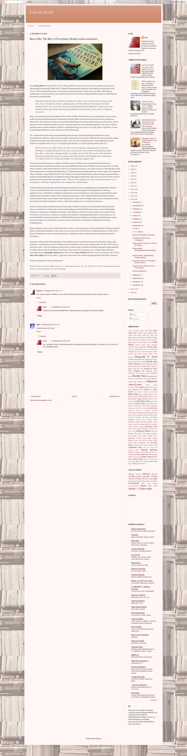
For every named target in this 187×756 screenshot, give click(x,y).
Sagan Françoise (152, 433)
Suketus (39, 290)
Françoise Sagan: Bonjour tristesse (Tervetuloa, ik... (144, 267)
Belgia (155, 478)
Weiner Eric (154, 459)
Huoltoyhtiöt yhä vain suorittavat (141, 657)
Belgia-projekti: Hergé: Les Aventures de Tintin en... (145, 244)
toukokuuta (136, 225)
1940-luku (146, 476)
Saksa (155, 486)
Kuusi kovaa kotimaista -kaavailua (144, 235)
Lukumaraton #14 (137, 663)
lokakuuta (136, 209)
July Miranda (138, 392)
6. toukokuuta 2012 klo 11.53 (52, 290)
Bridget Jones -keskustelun (78, 241)
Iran (152, 481)
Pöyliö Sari (154, 431)
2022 (133, 169)
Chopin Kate (142, 347)
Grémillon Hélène (137, 366)
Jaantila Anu (143, 387)
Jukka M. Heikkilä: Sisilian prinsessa (142, 537)
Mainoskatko (136, 563)
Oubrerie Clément (139, 426)
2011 (133, 289)
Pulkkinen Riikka (143, 431)
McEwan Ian (142, 413)
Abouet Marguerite (133, 331)
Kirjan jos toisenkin (138, 595)
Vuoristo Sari (136, 457)
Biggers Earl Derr (138, 342)
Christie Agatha (152, 347)
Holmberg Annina (145, 373)
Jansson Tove (137, 389)
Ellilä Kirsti (137, 354)
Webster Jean (146, 459)
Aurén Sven (145, 335)
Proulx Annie (132, 431)
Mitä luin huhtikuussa (140, 271)
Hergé (130, 371)
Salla (38, 324)
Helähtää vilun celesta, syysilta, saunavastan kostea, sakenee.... (141, 558)
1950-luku (153, 476)
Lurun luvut (41, 11)
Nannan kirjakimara (138, 667)
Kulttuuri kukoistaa (138, 569)
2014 (133, 192)
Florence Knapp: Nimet (138, 571)
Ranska (143, 485)
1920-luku (131, 476)
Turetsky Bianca (145, 452)
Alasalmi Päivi (152, 333)
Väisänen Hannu (146, 456)
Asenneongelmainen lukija (139, 565)
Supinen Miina (152, 445)
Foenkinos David (133, 359)
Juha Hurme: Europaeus (138, 643)
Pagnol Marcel (132, 429)
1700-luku (138, 474)
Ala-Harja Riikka (142, 333)
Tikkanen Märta (133, 450)
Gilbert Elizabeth (134, 364)
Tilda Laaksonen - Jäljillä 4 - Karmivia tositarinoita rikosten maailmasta (143, 622)
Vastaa (38, 297)
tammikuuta (137, 285)
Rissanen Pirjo (132, 433)
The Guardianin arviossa (87, 249)
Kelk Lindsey (132, 399)
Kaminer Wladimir (144, 394)
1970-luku (138, 478)
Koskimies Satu (143, 401)
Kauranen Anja (153, 396)
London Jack (153, 408)
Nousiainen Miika (146, 422)
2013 (133, 196)
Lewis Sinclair (144, 408)
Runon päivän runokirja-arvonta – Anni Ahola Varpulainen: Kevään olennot (142, 671)
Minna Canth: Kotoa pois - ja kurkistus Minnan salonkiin (148, 83)
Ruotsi (150, 486)
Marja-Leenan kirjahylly (140, 635)
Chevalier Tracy (133, 347)
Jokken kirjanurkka (138, 529)
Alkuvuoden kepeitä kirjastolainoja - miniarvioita (142, 630)
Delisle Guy (137, 351)
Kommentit (135, 319)
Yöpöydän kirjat (137, 647)
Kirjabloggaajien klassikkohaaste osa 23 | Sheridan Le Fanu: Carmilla (142, 650)
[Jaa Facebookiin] (52, 275)
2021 (133, 172)
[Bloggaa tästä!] (47, 275)
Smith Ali (136, 443)
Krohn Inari (131, 404)
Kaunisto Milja (143, 396)
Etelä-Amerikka (137, 481)
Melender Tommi (142, 415)
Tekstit (134, 314)
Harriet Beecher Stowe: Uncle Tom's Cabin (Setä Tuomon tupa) (149, 122)
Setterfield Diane (141, 438)
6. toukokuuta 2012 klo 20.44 (60, 341)
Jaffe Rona (150, 387)
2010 (133, 292)
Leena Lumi (135, 555)
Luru (45, 307)
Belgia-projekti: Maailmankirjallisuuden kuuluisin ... (144, 250)
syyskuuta (136, 212)
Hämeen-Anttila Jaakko (145, 379)
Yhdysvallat (145, 488)
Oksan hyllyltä (136, 627)
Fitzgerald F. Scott (146, 356)
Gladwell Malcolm (147, 364)
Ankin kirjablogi (137, 619)
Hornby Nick (140, 375)
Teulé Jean (154, 447)
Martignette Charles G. (135, 410)
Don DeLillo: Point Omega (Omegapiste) (141, 239)
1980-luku (145, 479)
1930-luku (139, 476)
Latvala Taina (145, 406)
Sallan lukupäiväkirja (139, 607)
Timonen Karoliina (149, 449)
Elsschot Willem (147, 354)
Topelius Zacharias (134, 452)
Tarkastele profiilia (134, 53)
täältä (80, 233)
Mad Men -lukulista (109, 255)
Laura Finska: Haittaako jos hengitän (142, 583)
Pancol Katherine (142, 429)
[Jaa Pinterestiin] (55, 275)
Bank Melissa (143, 337)
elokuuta (136, 215)
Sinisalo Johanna (147, 440)
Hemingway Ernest (150, 368)
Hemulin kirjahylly (138, 575)
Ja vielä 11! (136, 228)
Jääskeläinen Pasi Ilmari (150, 392)
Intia (149, 481)
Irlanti (155, 481)
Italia (143, 483)
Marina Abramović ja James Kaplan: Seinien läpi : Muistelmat (142, 544)
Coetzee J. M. (132, 349)
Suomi (131, 488)
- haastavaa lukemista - (139, 685)
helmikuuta (136, 281)
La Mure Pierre (137, 406)
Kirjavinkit (135, 541)
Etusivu (74, 396)
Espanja (130, 481)
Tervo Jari (146, 447)
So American (48, 260)
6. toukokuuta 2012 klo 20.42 (60, 307)
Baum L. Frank (139, 340)
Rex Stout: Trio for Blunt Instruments (143, 531)
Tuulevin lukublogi (138, 601)
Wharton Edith (148, 461)
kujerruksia (135, 693)
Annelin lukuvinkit (138, 677)
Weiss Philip (131, 461)
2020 (133, 176)
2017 (133, 186)
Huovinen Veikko (133, 379)
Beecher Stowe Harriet (149, 340)
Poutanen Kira (153, 429)
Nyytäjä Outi (136, 424)
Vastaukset (42, 302)
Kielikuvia (134, 655)
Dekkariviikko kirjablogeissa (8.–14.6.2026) (142, 688)
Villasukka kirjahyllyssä (139, 661)
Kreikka (155, 483)
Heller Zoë (140, 369)
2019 (133, 179)
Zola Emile (143, 463)
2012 (133, 199)
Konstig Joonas (152, 399)
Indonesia (144, 481)
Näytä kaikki (153, 700)
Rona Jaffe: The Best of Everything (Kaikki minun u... (144, 261)
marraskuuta (137, 205)
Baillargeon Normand (134, 337)
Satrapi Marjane (142, 436)
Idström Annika (151, 385)
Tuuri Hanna (132, 454)
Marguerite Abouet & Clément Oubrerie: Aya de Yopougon (149, 140)
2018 (133, 182)
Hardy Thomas (146, 366)
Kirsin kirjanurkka (138, 613)
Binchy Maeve (148, 342)
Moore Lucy (132, 417)
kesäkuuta (136, 222)
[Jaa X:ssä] (50, 275)
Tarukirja (134, 535)
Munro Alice (149, 417)
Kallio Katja (133, 394)
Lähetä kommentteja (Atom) (43, 400)
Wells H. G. (139, 461)
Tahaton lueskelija (137, 641)
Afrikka (150, 479)
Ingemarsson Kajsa (133, 387)
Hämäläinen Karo (141, 382)
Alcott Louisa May (134, 335)
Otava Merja (151, 424)
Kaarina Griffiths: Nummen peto (141, 577)
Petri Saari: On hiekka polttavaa (141, 551)
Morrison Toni (140, 417)
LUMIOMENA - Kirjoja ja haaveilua (140, 588)
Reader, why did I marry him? (142, 581)
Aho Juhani (153, 330)
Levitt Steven (136, 408)
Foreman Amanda (144, 359)
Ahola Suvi (132, 333)
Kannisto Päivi (153, 394)
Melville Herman (152, 415)
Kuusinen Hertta (149, 404)
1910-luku (154, 474)
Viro (137, 489)
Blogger (98, 738)
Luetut (31, 25)
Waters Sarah (137, 459)
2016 (133, 189)
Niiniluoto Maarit (152, 419)
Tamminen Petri (135, 447)
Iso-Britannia (133, 483)
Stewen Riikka (143, 445)
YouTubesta (34, 236)
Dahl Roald (139, 349)
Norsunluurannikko (133, 486)
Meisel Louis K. (133, 415)
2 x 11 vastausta (138, 231)
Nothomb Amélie (133, 422)
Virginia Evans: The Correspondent (142, 591)
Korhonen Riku (132, 401)
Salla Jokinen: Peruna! (138, 609)
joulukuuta (136, 202)
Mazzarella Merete (133, 413)
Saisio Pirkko (132, 436)
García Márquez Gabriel (139, 362)
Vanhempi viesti (114, 396)
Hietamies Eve (139, 371)
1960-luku (131, 479)
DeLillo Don (147, 349)
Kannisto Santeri (133, 396)
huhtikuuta (136, 275)
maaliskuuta (137, 278)
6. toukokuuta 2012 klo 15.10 (50, 324)
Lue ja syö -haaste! (148, 65)
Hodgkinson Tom (133, 373)
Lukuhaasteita (44, 25)
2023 (133, 166)
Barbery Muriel (152, 337)
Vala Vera (148, 454)
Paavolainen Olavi (151, 426)
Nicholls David (140, 419)
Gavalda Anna (151, 361)
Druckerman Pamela (147, 351)
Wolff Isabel (135, 463)
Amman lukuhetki (137, 549)
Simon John (138, 440)
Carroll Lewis (140, 345)
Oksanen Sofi (144, 424)
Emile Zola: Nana (147, 101)
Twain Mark (140, 454)
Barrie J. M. (131, 340)
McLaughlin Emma (152, 413)
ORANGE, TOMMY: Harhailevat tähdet (141, 680)
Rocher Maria (142, 433)
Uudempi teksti (35, 396)
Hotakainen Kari (152, 376)
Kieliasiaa (134, 637)
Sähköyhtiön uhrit (137, 603)
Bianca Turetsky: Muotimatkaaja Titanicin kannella (143, 256)
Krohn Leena (139, 403)
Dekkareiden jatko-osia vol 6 (140, 597)
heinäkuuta (136, 219)
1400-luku (131, 474)
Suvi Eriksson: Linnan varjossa (141, 615)
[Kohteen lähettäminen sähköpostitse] (45, 275)
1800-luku (146, 474)
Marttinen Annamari (151, 410)
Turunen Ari (153, 452)
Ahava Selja (144, 331)
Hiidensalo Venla (151, 371)
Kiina (148, 483)
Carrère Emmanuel (151, 345)
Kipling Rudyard (143, 399)
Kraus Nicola (153, 401)
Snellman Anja (144, 443)
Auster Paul (153, 335)
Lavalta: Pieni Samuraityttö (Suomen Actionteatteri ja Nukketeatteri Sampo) (143, 696)
